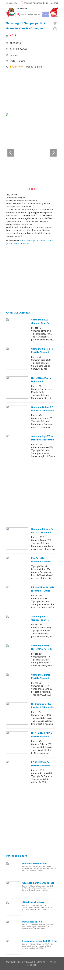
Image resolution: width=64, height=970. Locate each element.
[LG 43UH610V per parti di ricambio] (17, 771)
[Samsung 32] (17, 684)
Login (45, 3)
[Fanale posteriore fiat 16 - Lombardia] (13, 947)
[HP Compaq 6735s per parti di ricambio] (17, 713)
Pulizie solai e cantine (34, 863)
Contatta (41, 962)
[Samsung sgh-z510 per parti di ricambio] (17, 445)
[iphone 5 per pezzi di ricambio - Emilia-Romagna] (17, 597)
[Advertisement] (28, 91)
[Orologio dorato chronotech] (13, 889)
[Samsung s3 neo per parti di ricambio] (17, 358)
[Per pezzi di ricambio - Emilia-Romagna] (17, 567)
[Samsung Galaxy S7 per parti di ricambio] (17, 416)
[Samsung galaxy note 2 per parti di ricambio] (17, 655)
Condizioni (32, 965)
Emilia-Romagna (28, 240)
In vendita (41, 240)
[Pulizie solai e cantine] (13, 869)
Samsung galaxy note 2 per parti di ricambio (41, 649)
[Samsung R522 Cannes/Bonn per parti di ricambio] (17, 626)
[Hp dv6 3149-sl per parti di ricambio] (17, 742)
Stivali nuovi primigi (33, 902)
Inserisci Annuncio (33, 3)
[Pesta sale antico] (13, 927)
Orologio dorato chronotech (38, 883)
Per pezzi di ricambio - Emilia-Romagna (41, 561)
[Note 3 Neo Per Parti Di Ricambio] (17, 387)
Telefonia (17, 243)
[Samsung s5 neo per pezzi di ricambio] (17, 538)
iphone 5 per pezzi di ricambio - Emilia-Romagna (42, 591)
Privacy (52, 962)
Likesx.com (11, 3)
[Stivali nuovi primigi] (13, 908)
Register (54, 3)
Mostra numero (34, 67)
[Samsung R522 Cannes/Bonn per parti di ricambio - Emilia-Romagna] (17, 329)
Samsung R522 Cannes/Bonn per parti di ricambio (40, 620)
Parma (26, 243)
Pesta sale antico (32, 921)
